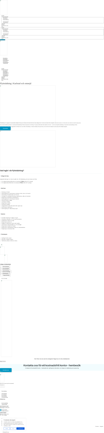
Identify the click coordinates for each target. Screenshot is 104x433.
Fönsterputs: (4, 234)
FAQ (2, 38)
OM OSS (3, 23)
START (2, 15)
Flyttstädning (4, 391)
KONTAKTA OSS (4, 25)
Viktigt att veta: (5, 176)
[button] (51, 176)
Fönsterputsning (4, 392)
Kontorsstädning (4, 400)
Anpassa (6, 428)
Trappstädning (5, 22)
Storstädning (3, 394)
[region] (14, 424)
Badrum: (3, 214)
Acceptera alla (20, 428)
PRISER (2, 24)
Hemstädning (4, 388)
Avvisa (13, 428)
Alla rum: (3, 188)
